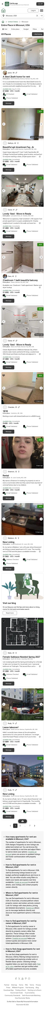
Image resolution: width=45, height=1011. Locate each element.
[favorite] (3, 41)
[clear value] (37, 15)
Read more (10, 613)
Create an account (21, 882)
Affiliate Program (18, 987)
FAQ (26, 985)
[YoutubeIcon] (22, 979)
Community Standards (12, 995)
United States (13, 22)
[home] (3, 21)
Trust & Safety (30, 993)
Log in (33, 10)
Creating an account (19, 938)
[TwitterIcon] (19, 979)
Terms (21, 985)
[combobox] (20, 16)
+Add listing (38, 34)
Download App (9, 990)
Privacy (38, 985)
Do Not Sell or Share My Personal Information (22, 1001)
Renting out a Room (34, 990)
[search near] (3, 15)
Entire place (15, 29)
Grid (5, 29)
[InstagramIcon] (29, 979)
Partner (6, 985)
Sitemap (14, 985)
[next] (41, 15)
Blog (37, 987)
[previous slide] (5, 53)
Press (8, 987)
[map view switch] (22, 821)
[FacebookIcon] (16, 979)
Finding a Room (20, 990)
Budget (26, 29)
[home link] (3, 10)
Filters (35, 29)
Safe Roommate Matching (31, 995)
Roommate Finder (16, 993)
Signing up (30, 908)
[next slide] (39, 53)
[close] (2, 4)
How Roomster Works (22, 998)
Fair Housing (30, 987)
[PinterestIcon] (25, 979)
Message (8, 103)
